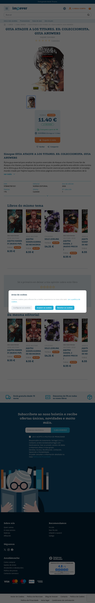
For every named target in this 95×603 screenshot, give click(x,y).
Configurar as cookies (21, 308)
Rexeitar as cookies (65, 308)
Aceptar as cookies (44, 308)
